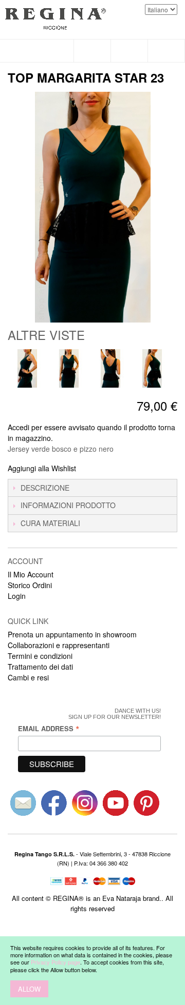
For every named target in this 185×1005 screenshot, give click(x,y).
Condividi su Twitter (118, 468)
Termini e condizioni (40, 656)
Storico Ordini (30, 585)
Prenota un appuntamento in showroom (72, 634)
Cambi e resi (28, 677)
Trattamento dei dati (40, 666)
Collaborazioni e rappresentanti (58, 645)
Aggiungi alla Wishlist (42, 468)
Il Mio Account (30, 574)
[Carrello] (166, 50)
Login (17, 596)
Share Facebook (97, 468)
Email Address (49, 728)
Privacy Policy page (55, 962)
